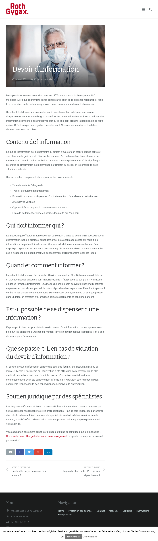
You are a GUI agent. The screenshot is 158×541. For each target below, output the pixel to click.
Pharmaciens (142, 511)
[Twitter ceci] (29, 452)
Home (61, 511)
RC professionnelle (43, 79)
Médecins (113, 511)
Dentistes (127, 511)
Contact (101, 511)
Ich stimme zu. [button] (73, 537)
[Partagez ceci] (20, 452)
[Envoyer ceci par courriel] (10, 452)
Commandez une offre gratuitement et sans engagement (36, 436)
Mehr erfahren (90, 536)
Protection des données (81, 511)
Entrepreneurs (65, 514)
